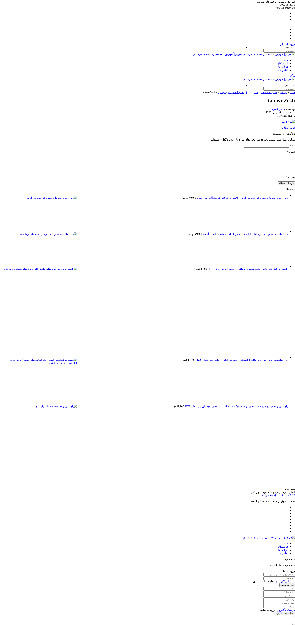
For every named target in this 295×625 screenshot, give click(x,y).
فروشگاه (283, 63)
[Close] (293, 624)
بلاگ (292, 75)
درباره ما (283, 66)
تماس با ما (282, 69)
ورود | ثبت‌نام (287, 44)
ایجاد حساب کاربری (284, 613)
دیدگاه (290, 177)
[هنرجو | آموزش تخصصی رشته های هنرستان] (269, 79)
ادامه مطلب (288, 127)
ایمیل (291, 151)
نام (292, 145)
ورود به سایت (287, 585)
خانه (285, 60)
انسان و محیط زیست (265, 92)
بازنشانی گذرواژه (285, 581)
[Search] (261, 51)
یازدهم (283, 92)
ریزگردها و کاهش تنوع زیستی (234, 92)
